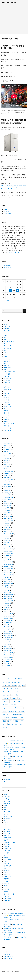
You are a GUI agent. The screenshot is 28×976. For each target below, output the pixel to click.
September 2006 (8, 620)
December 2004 (8, 653)
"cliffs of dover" (7, 679)
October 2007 (8, 599)
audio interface (12, 685)
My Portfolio (7, 348)
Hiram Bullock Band (8, 692)
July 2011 (6, 557)
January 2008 (7, 592)
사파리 (21, 721)
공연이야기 (7, 370)
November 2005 (8, 635)
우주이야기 (7, 408)
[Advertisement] (14, 19)
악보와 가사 (7, 400)
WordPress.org (8, 958)
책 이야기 (6, 426)
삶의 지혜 (6, 393)
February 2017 (8, 493)
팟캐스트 (5, 727)
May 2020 (6, 477)
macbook (17, 701)
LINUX (5, 335)
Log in (5, 952)
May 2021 (6, 469)
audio (4, 685)
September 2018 (8, 480)
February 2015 (8, 516)
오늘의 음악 (7, 404)
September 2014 (8, 521)
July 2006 (6, 625)
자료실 (5, 417)
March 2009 (7, 581)
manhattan (6, 112)
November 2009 (8, 575)
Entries (7, 954)
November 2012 (8, 549)
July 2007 (6, 605)
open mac (11, 197)
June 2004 (7, 666)
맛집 (5, 385)
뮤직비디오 (7, 387)
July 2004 (6, 663)
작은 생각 (6, 419)
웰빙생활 (6, 411)
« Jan (7, 300)
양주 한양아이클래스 (9, 760)
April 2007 (7, 612)
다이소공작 (7, 383)
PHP (5, 354)
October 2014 (8, 519)
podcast (9, 714)
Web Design (7, 359)
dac (20, 685)
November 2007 (8, 596)
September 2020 (8, 471)
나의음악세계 (7, 378)
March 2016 (7, 501)
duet (4, 688)
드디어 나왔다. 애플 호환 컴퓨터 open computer (13, 121)
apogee (14, 682)
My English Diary (8, 346)
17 (17, 291)
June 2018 (7, 482)
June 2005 (7, 642)
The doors (6, 718)
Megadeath (6, 705)
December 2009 (8, 573)
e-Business (7, 326)
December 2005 (8, 633)
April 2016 (7, 499)
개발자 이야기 (7, 367)
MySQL (6, 350)
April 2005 (7, 644)
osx (4, 714)
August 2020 (7, 473)
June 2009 (7, 579)
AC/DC (20, 679)
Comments (8, 956)
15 (10, 291)
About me (6, 211)
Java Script (7, 333)
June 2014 (7, 527)
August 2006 (7, 622)
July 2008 (6, 588)
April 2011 (7, 560)
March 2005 (7, 646)
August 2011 (7, 555)
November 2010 (8, 564)
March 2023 (7, 464)
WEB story (7, 361)
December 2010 (8, 562)
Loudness (5, 701)
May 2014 (6, 529)
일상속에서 (7, 415)
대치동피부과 (7, 752)
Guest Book (7, 214)
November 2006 (8, 616)
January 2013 (7, 547)
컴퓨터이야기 (10, 195)
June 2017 (7, 490)
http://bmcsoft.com (13, 252)
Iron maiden (14, 695)
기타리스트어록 (14, 718)
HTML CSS (7, 331)
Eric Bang (6, 328)
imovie (23, 110)
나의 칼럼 (6, 376)
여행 (23, 112)
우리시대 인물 (7, 406)
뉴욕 (14, 112)
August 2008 (7, 586)
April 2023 (7, 462)
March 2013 (7, 545)
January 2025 (7, 447)
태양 (21, 724)
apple (19, 110)
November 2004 (8, 655)
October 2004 (8, 657)
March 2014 (7, 532)
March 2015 (7, 514)
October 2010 (8, 566)
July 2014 (6, 525)
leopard (20, 195)
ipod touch (6, 695)
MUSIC (6, 339)
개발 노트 (6, 365)
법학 (5, 391)
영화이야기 (7, 402)
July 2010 (6, 570)
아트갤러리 (7, 398)
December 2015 (8, 506)
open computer (4, 197)
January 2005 (7, 650)
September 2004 (8, 659)
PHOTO (6, 352)
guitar (16, 688)
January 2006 (7, 631)
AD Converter (6, 682)
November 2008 (8, 583)
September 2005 (8, 637)
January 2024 (7, 454)
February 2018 (8, 486)
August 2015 (7, 508)
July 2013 (6, 538)
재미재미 (6, 421)
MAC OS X (6, 337)
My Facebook (7, 265)
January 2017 (7, 495)
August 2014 (7, 523)
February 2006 (8, 629)
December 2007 (8, 594)
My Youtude (7, 267)
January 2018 (7, 488)
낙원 (21, 718)
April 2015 (7, 512)
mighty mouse (7, 708)
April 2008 (7, 590)
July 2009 (6, 577)
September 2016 (8, 497)
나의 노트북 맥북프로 (9, 372)
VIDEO (9, 110)
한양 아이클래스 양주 (9, 765)
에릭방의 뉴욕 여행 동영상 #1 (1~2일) (13, 47)
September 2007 (8, 601)
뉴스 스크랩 (7, 380)
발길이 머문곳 (14, 110)
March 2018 (7, 484)
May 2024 (6, 452)
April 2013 (7, 542)
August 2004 (7, 661)
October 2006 (8, 618)
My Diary (6, 344)
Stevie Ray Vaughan (18, 714)
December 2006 (8, 614)
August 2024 (7, 449)
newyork (11, 112)
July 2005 (6, 640)
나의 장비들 (7, 374)
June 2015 (7, 510)
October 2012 (8, 551)
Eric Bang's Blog (9, 2)
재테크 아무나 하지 (9, 424)
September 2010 (8, 568)
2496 (15, 679)
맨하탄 (20, 112)
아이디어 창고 (7, 396)
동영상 (17, 112)
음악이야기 (15, 724)
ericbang (9, 688)
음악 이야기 (7, 413)
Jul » (20, 300)
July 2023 (6, 458)
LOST (19, 698)
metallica (13, 705)
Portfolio (6, 209)
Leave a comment (19, 197)
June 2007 (7, 607)
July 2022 (6, 467)
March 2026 (7, 443)
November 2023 (8, 456)
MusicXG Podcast (9, 341)
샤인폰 (4, 724)
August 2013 (7, 536)
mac (2, 112)
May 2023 (6, 460)
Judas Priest (6, 698)
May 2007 (6, 609)
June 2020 (7, 475)
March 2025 (7, 445)
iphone (18, 692)
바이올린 (15, 721)
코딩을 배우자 (7, 430)
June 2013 (7, 540)
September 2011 (8, 553)
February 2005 (8, 648)
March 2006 (7, 627)
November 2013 (8, 534)
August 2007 (7, 603)
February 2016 (8, 503)
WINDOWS (7, 363)
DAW (23, 685)
